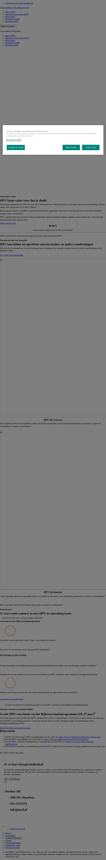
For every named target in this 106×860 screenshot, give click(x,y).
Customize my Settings (16, 147)
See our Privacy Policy (14, 140)
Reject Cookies (71, 147)
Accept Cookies (90, 147)
